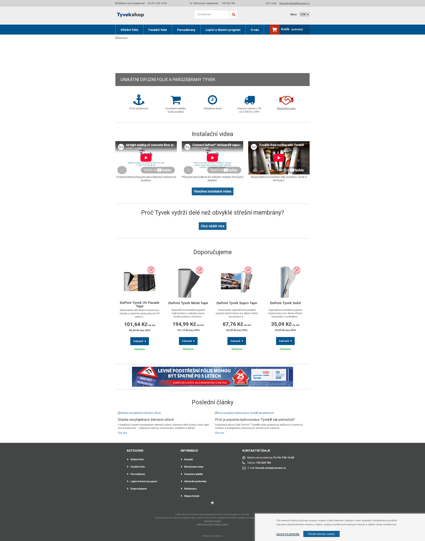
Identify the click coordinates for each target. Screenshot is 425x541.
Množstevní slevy (193, 466)
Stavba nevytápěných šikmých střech (146, 419)
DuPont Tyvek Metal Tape (188, 303)
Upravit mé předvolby (287, 534)
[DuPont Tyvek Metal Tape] (188, 281)
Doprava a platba (193, 474)
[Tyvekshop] (130, 15)
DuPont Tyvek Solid (285, 303)
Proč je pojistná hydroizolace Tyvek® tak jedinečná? (255, 419)
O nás (255, 30)
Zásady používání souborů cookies (212, 524)
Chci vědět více (212, 226)
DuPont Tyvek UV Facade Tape (139, 304)
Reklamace (190, 488)
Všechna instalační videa (212, 191)
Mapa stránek (191, 496)
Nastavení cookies (212, 521)
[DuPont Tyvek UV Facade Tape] (140, 280)
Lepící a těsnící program (223, 30)
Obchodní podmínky (195, 481)
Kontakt (188, 459)
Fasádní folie (157, 30)
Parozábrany (186, 30)
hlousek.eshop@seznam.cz (295, 3)
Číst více (122, 432)
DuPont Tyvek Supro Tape (236, 303)
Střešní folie (129, 30)
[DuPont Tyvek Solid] (285, 281)
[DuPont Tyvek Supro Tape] (237, 281)
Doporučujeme (138, 488)
